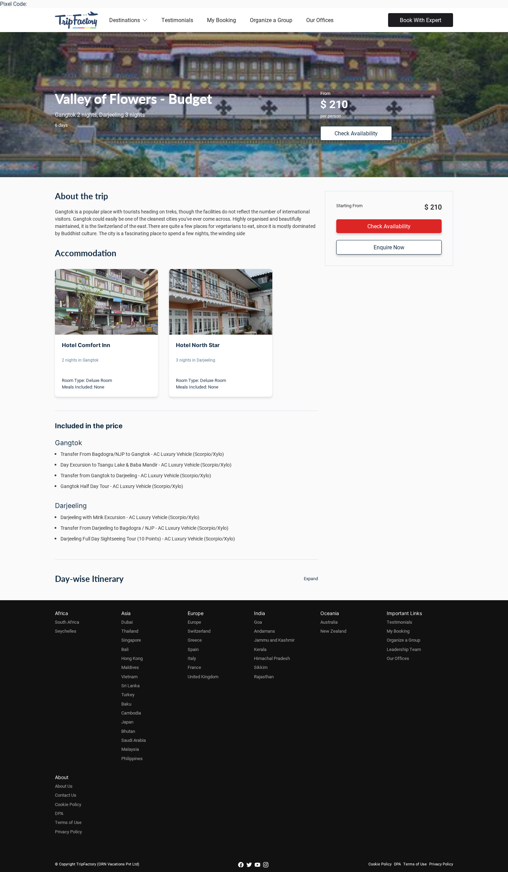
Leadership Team (404, 649)
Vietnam (129, 676)
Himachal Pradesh (272, 658)
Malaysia (130, 749)
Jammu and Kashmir (274, 640)
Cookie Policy (68, 804)
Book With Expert (420, 19)
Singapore (131, 640)
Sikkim (260, 667)
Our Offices (319, 19)
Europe (194, 622)
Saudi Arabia (133, 740)
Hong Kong (132, 658)
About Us (64, 786)
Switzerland (199, 631)
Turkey (127, 694)
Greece (195, 640)
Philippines (132, 758)
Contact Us (65, 795)
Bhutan (128, 731)
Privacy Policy (68, 831)
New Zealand (333, 631)
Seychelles (65, 631)
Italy (192, 658)
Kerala (260, 649)
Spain (193, 649)
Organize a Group (271, 19)
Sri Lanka (130, 685)
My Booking (221, 19)
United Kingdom (203, 676)
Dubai (127, 622)
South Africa (67, 622)
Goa (258, 622)
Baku (126, 704)
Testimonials (177, 19)
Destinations (124, 19)
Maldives (130, 667)
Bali (125, 649)
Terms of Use (68, 822)
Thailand (129, 631)
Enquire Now (389, 247)
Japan (127, 722)
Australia (329, 622)
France (194, 667)
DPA (59, 813)
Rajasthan (264, 676)
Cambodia (131, 713)
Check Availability (356, 133)
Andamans (264, 631)
